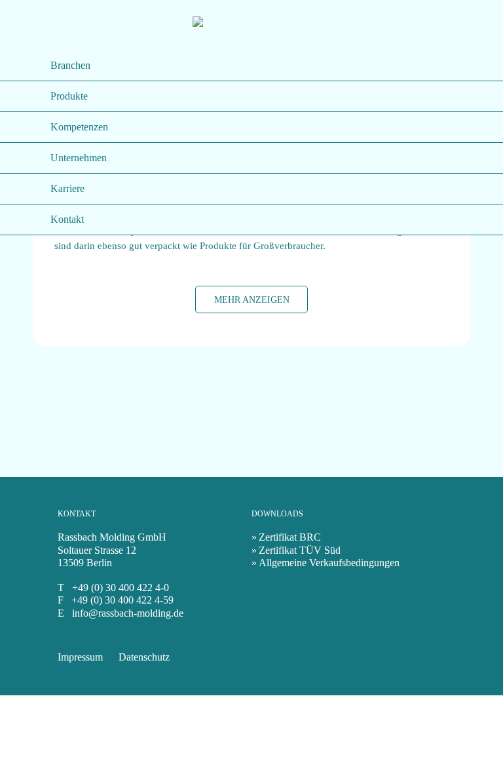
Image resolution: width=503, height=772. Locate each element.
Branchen (70, 65)
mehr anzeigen (251, 300)
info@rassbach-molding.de (127, 613)
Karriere (67, 188)
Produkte (69, 96)
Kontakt (67, 219)
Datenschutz (144, 657)
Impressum (80, 657)
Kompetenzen (79, 126)
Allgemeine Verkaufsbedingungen (329, 562)
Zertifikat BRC (290, 537)
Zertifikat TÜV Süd (300, 550)
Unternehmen (78, 157)
